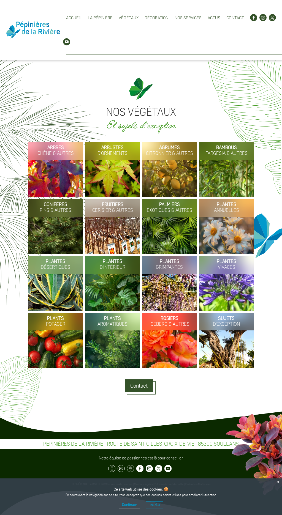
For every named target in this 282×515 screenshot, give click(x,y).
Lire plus (154, 505)
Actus (214, 17)
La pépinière (100, 17)
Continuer (129, 504)
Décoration (157, 17)
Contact (235, 17)
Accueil (74, 17)
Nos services (188, 17)
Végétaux (129, 17)
